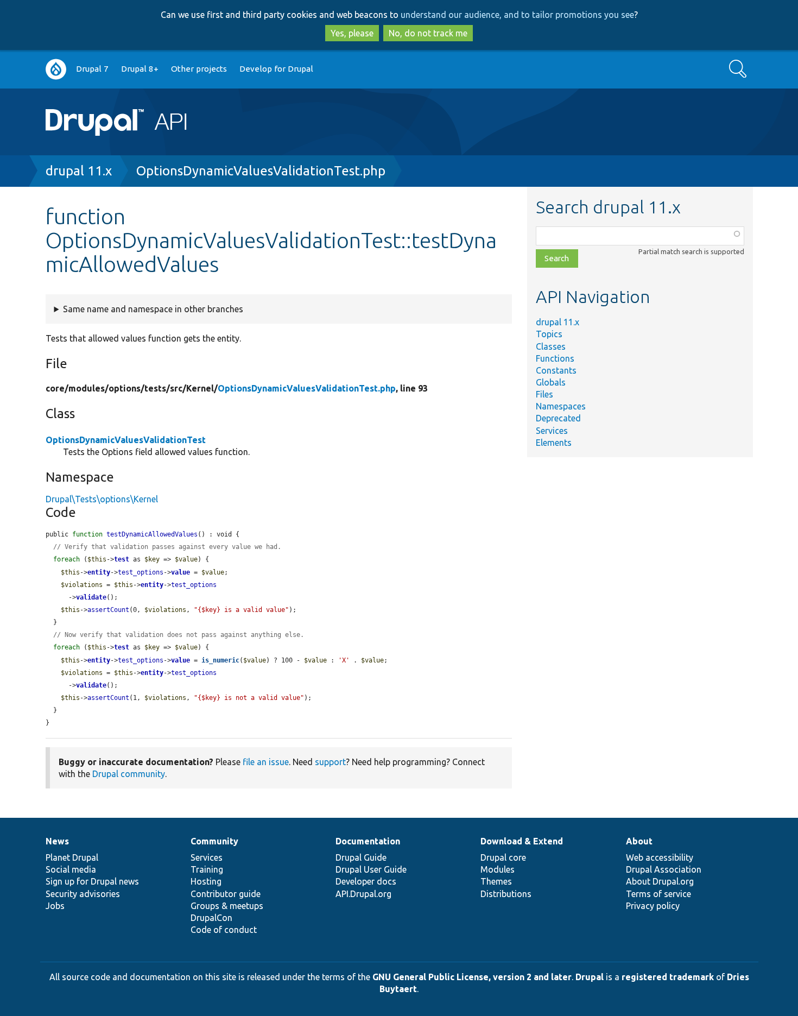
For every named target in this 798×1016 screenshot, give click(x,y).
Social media (71, 869)
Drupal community (128, 774)
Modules (497, 869)
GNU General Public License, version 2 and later (472, 977)
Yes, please (352, 33)
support (330, 762)
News (57, 841)
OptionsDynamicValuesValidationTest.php (260, 170)
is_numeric (220, 660)
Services (552, 431)
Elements (554, 442)
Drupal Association (663, 869)
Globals (551, 382)
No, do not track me (428, 33)
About (639, 841)
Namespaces (561, 406)
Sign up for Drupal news (92, 881)
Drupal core (503, 857)
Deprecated (558, 418)
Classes (551, 346)
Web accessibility (659, 857)
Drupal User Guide (371, 869)
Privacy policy (653, 906)
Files (544, 394)
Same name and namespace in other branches (153, 309)
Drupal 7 (92, 68)
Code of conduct (224, 930)
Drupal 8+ (140, 68)
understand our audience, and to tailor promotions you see (517, 15)
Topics (549, 334)
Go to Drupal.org (56, 69)
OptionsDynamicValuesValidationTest (126, 440)
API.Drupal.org (363, 894)
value (180, 572)
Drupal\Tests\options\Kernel (102, 499)
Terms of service (658, 894)
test (121, 559)
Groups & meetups (227, 906)
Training (207, 869)
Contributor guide (226, 894)
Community (214, 841)
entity (98, 572)
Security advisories (83, 894)
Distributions (505, 894)
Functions (555, 358)
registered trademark (668, 977)
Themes (496, 881)
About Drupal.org (660, 881)
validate (91, 597)
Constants (556, 370)
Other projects (199, 68)
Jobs (55, 906)
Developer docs (365, 881)
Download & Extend (521, 841)
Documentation (367, 841)
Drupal (589, 977)
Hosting (206, 881)
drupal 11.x (79, 170)
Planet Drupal (72, 857)
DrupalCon (211, 918)
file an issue (266, 762)
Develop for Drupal (276, 68)
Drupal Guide (361, 857)
